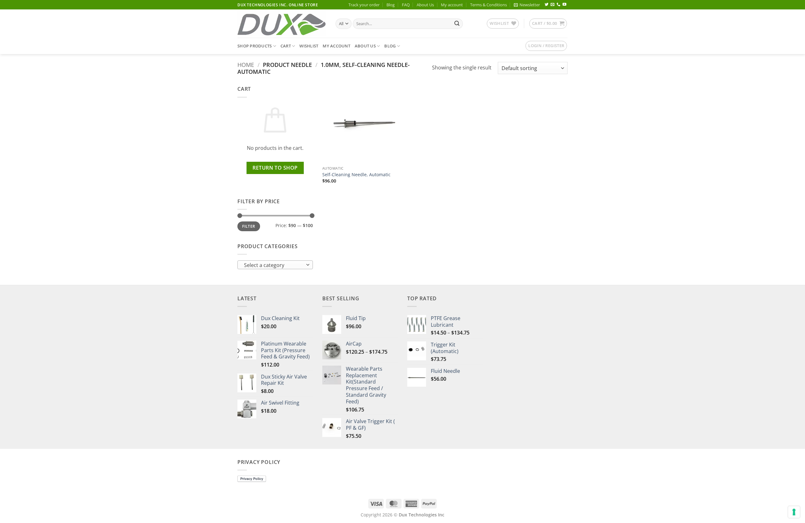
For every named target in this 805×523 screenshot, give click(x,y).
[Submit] (457, 24)
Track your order (364, 5)
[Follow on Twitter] (546, 5)
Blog (390, 5)
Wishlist (308, 46)
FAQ (406, 5)
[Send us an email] (552, 5)
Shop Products (254, 46)
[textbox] (274, 265)
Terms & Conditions (488, 5)
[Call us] (558, 5)
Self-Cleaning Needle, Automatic (356, 174)
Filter (248, 226)
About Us (425, 5)
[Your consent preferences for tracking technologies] (794, 512)
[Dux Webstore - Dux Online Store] (281, 24)
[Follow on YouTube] (564, 5)
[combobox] (275, 264)
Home (245, 64)
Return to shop (275, 167)
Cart (285, 46)
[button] (527, 4)
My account (452, 5)
